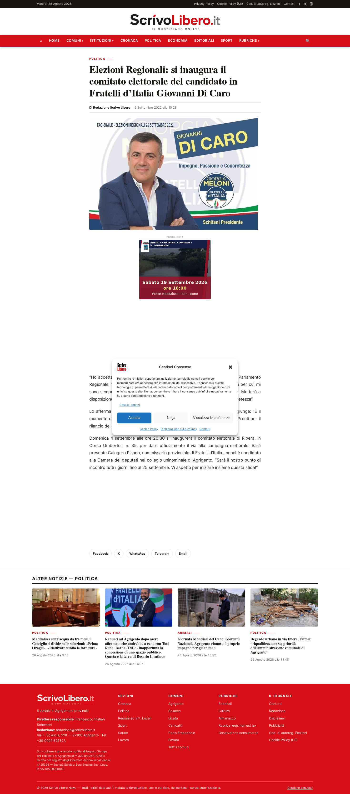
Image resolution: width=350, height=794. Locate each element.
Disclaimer (277, 718)
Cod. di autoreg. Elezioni (263, 3)
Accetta (134, 418)
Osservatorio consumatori (238, 733)
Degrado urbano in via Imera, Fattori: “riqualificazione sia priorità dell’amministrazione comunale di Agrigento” (280, 645)
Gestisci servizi (130, 405)
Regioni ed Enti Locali (134, 718)
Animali (185, 632)
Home (54, 40)
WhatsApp (137, 553)
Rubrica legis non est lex (237, 725)
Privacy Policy (204, 3)
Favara (173, 740)
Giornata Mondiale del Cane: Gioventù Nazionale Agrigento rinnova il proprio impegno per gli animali (209, 643)
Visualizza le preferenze (211, 418)
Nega (171, 418)
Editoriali (204, 40)
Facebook (100, 553)
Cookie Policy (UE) (230, 3)
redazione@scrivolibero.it (75, 730)
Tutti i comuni (178, 747)
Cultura (224, 711)
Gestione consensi (300, 787)
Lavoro (123, 740)
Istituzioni (100, 40)
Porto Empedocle (181, 733)
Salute (123, 733)
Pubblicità (277, 725)
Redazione (277, 711)
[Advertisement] (175, 338)
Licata (173, 718)
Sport (227, 40)
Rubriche (248, 40)
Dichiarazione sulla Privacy (179, 429)
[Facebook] (299, 4)
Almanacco (227, 718)
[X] (305, 4)
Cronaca (129, 40)
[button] (230, 367)
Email (183, 553)
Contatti (205, 429)
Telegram (162, 553)
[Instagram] (311, 4)
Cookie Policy (149, 429)
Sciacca (174, 711)
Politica (153, 40)
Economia (177, 40)
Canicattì (175, 725)
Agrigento (176, 704)
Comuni (73, 40)
